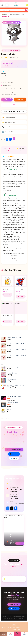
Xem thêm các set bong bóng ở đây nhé (13, 181)
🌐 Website (14, 458)
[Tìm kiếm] (7, 5)
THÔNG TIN (23, 627)
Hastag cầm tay (7, 190)
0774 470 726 (14, 498)
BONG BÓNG (12, 14)
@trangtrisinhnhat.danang (15, 579)
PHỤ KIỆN (9, 627)
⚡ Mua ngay (20, 99)
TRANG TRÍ (4, 627)
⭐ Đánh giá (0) (20, 149)
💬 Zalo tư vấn (14, 454)
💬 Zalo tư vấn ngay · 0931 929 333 (14, 111)
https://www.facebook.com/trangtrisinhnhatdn (14, 260)
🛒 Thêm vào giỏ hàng (6, 99)
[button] (2, 5)
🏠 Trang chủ (5, 14)
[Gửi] (26, 10)
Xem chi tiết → (7, 294)
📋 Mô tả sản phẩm (7, 149)
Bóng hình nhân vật (19, 14)
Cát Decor (12, 616)
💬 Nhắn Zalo (14, 608)
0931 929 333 (14, 496)
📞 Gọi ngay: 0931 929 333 (14, 449)
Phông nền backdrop (8, 193)
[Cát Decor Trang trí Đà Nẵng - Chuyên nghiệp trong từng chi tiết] (15, 5)
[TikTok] (11, 508)
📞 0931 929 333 (14, 604)
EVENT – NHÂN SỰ (16, 627)
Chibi (4, 188)
